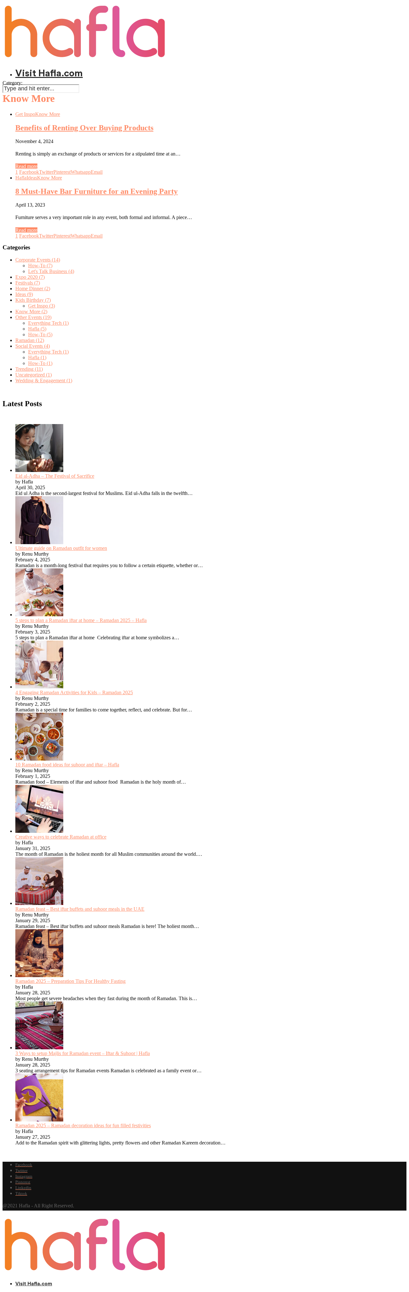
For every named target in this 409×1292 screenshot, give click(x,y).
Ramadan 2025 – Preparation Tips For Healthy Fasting (70, 981)
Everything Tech (48, 323)
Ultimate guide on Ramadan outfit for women (61, 548)
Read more (26, 166)
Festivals (27, 282)
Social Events (32, 346)
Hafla (21, 177)
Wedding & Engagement (43, 380)
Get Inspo (25, 114)
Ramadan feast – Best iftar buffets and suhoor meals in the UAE (79, 909)
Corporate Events (37, 259)
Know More (47, 114)
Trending (29, 369)
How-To (40, 265)
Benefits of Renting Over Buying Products (84, 128)
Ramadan (29, 340)
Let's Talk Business (51, 271)
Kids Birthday (33, 300)
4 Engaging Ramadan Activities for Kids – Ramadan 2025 (74, 692)
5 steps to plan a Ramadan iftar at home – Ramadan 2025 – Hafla (81, 620)
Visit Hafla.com (49, 73)
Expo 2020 (30, 277)
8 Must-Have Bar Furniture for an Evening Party (96, 191)
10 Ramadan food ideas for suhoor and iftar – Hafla (67, 764)
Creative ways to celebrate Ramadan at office (60, 837)
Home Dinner (32, 288)
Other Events (33, 317)
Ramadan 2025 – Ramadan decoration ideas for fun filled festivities (83, 1125)
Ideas (32, 177)
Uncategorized (33, 374)
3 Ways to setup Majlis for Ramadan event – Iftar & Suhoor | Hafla (82, 1053)
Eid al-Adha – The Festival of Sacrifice (54, 476)
